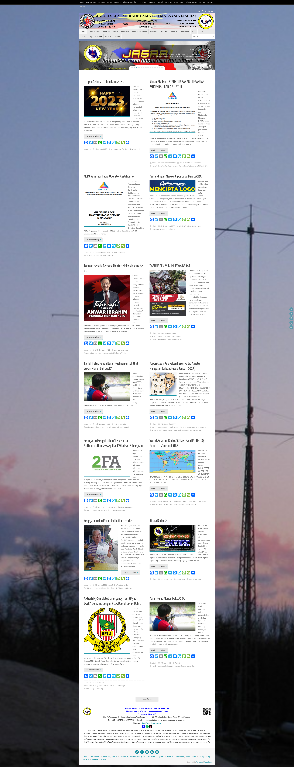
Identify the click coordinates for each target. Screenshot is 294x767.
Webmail (160, 2)
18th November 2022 (102, 424)
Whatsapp (121, 510)
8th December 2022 (167, 226)
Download (143, 2)
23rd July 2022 (100, 683)
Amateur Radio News (170, 427)
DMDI (154, 339)
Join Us (109, 2)
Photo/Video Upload (130, 2)
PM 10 (123, 353)
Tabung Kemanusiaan (174, 339)
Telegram (93, 510)
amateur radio (91, 256)
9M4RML (89, 588)
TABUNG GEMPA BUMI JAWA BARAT (170, 266)
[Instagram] (208, 11)
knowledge (124, 350)
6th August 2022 (101, 585)
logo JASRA (160, 229)
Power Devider (98, 588)
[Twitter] (199, 11)
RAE (200, 430)
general (116, 350)
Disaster (161, 336)
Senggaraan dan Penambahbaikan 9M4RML (109, 521)
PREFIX (193, 504)
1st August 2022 (166, 579)
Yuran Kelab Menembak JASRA (167, 598)
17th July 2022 (165, 663)
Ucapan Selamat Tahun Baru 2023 (104, 82)
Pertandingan (170, 229)
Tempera (199, 762)
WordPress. (208, 762)
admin (88, 149)
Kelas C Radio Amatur (159, 166)
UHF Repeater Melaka (123, 588)
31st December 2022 (168, 163)
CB (190, 579)
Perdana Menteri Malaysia (111, 353)
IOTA (181, 504)
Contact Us (117, 2)
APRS (176, 2)
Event (198, 226)
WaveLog (202, 2)
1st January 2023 (101, 149)
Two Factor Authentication (107, 510)
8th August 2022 (166, 501)
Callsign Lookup (191, 2)
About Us (102, 2)
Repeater (152, 2)
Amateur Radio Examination (162, 430)
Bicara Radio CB (158, 521)
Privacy (82, 7)
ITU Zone (186, 504)
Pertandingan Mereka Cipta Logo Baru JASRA (176, 176)
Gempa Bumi (161, 339)
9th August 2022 (101, 507)
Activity (181, 226)
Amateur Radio (91, 2)
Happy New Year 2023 (132, 149)
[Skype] (205, 11)
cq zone (175, 504)
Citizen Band (192, 501)
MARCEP (210, 2)
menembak (109, 427)
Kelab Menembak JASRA (95, 427)
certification (101, 256)
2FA (87, 510)
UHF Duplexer (110, 588)
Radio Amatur (173, 166)
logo (153, 229)
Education (182, 427)
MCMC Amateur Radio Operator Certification (109, 176)
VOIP (182, 2)
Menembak (168, 2)
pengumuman (116, 149)
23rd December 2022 (102, 252)
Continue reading (92, 136)
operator (110, 256)
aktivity (123, 424)
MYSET (88, 689)
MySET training (97, 689)
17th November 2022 (168, 424)
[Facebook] (202, 11)
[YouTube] (212, 11)
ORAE (175, 430)
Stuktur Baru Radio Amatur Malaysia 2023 (193, 166)
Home (82, 2)
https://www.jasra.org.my (150, 723)
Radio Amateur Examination (188, 430)
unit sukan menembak (121, 427)
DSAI (99, 353)
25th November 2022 (102, 350)
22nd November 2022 (168, 333)
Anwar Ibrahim (91, 353)
